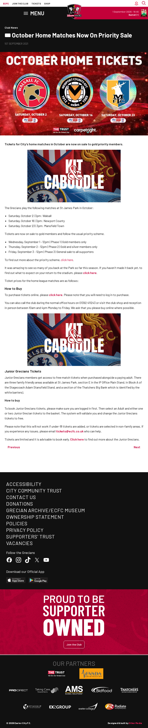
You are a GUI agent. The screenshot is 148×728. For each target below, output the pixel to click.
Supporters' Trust (30, 536)
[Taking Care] (46, 690)
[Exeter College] (88, 706)
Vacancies (19, 543)
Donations (19, 504)
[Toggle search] (144, 3)
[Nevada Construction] (91, 673)
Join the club (20, 3)
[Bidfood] (102, 690)
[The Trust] (57, 673)
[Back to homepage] (74, 11)
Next (137, 447)
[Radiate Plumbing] (116, 706)
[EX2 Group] (60, 706)
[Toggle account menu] (136, 3)
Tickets (36, 3)
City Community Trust (34, 490)
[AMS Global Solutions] (74, 690)
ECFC (6, 3)
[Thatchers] (129, 690)
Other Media (135, 723)
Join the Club (74, 644)
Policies (17, 523)
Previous (14, 447)
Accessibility (23, 484)
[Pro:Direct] (18, 690)
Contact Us (21, 497)
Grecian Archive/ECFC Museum (45, 510)
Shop (47, 3)
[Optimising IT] (32, 707)
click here (67, 260)
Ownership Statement (35, 517)
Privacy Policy (25, 530)
